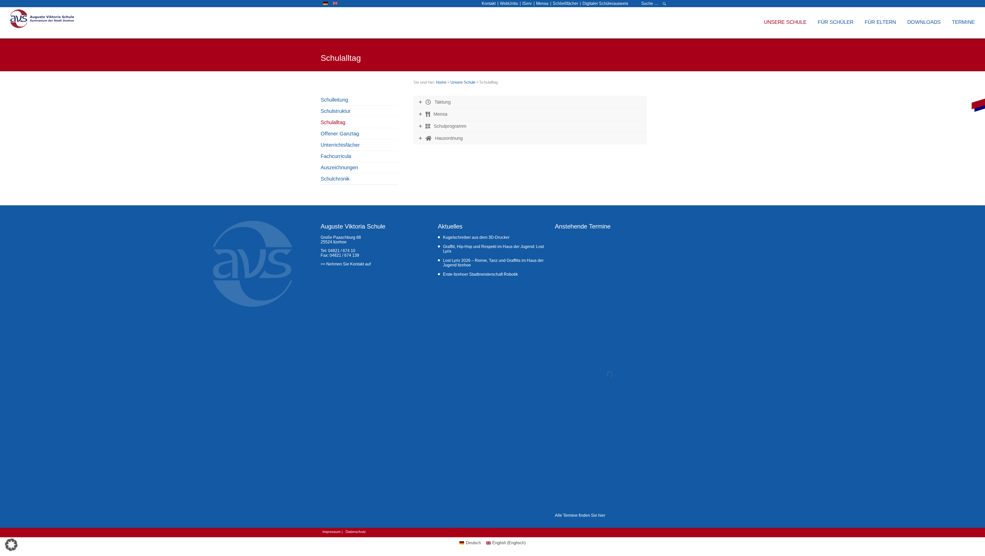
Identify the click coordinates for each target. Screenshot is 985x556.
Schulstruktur (336, 111)
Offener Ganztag (340, 133)
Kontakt (489, 3)
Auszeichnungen (339, 167)
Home (441, 82)
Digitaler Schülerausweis (605, 3)
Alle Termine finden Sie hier (580, 515)
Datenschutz (356, 532)
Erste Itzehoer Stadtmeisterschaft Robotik (481, 274)
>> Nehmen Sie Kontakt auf (346, 264)
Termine (963, 22)
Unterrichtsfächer (340, 145)
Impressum (331, 532)
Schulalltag (333, 122)
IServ (527, 3)
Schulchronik (335, 179)
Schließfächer (565, 3)
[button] (11, 544)
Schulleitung (334, 100)
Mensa (542, 3)
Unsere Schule (462, 82)
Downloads (924, 22)
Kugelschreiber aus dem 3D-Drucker (476, 237)
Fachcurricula (336, 156)
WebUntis (509, 3)
